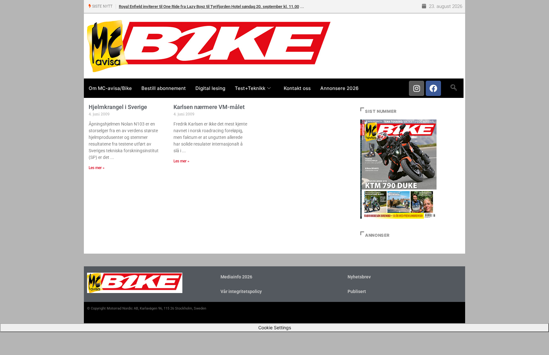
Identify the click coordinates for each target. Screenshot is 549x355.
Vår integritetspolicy (241, 291)
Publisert (357, 291)
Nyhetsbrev (359, 276)
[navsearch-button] (453, 88)
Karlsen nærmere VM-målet (209, 107)
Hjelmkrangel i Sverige (118, 107)
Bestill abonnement (163, 88)
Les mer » (97, 168)
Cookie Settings (274, 327)
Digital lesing (210, 88)
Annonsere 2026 (339, 88)
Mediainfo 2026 (236, 276)
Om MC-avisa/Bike (110, 88)
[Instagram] (416, 88)
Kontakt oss (297, 88)
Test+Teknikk (250, 88)
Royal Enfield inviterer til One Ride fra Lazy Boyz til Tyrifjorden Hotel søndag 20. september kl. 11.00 (209, 6)
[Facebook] (433, 88)
